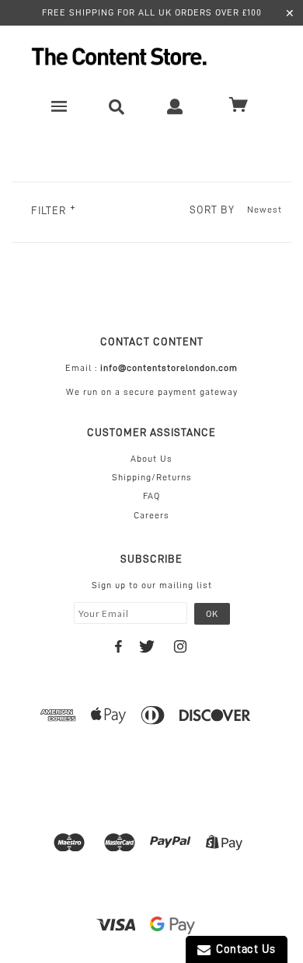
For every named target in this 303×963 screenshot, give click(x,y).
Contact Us (243, 949)
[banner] (151, 56)
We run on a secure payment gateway (152, 392)
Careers (151, 515)
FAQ (151, 496)
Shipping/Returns (152, 477)
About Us (151, 458)
